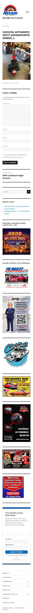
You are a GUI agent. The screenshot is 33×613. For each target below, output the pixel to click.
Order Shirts (7, 577)
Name (5, 129)
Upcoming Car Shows (10, 594)
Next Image (6, 26)
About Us (6, 573)
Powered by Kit (16, 559)
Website (5, 146)
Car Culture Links (8, 602)
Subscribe (6, 598)
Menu (28, 12)
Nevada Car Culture (13, 18)
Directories (6, 586)
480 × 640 (16, 83)
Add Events (6, 590)
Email (5, 137)
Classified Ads (7, 581)
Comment (6, 103)
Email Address (9, 545)
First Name (8, 539)
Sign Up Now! (16, 552)
